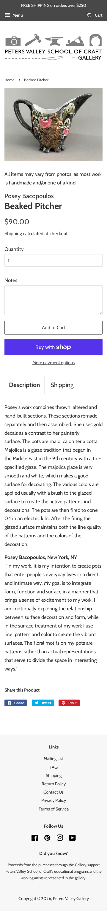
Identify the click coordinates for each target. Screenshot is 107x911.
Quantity (14, 249)
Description (24, 384)
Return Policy (54, 783)
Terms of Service (54, 809)
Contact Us (53, 792)
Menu (17, 15)
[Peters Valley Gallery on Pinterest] (47, 839)
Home (9, 80)
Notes (10, 280)
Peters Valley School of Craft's (29, 871)
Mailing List (54, 758)
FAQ (54, 767)
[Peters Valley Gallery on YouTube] (72, 839)
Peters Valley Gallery (71, 898)
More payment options (53, 362)
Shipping (13, 233)
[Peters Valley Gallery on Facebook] (34, 839)
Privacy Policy (53, 800)
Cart (98, 15)
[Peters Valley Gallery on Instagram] (59, 839)
